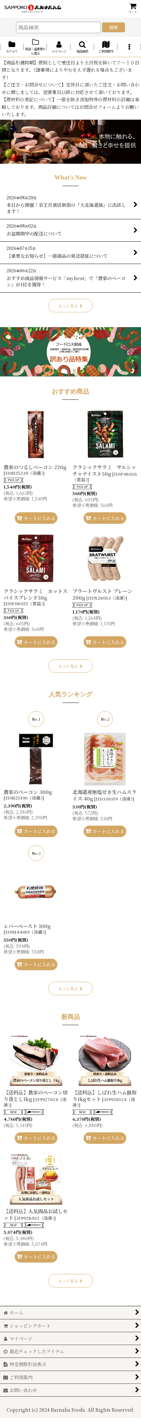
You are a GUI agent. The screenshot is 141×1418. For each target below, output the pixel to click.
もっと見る (68, 305)
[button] (82, 47)
